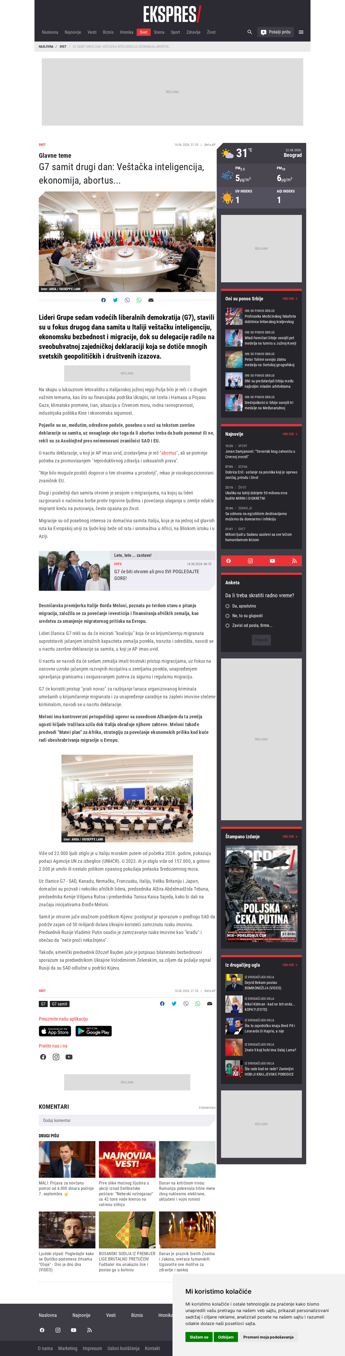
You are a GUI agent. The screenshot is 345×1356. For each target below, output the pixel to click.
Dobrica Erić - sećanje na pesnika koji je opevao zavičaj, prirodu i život (261, 472)
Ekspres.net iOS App (55, 1031)
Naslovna (50, 32)
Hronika (126, 32)
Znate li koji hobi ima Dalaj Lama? (261, 1047)
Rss (294, 561)
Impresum (92, 1348)
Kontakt (152, 1348)
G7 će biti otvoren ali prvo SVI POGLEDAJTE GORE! (127, 571)
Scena (159, 32)
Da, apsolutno (244, 606)
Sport (175, 32)
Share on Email (151, 300)
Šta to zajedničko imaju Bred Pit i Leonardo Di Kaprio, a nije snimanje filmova (261, 1025)
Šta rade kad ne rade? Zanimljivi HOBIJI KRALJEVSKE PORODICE (261, 1068)
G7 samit (59, 1004)
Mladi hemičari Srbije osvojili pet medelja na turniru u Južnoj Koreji (261, 337)
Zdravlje (194, 32)
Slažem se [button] (199, 1337)
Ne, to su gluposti (247, 615)
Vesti (92, 32)
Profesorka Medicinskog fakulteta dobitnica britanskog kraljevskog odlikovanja (261, 316)
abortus (168, 453)
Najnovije (73, 32)
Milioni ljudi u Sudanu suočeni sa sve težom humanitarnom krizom (261, 534)
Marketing (67, 1348)
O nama (45, 1348)
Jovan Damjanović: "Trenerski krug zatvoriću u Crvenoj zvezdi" (261, 451)
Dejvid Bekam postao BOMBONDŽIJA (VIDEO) (261, 982)
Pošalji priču (280, 32)
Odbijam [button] (226, 1337)
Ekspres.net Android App (93, 1031)
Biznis (108, 32)
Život (211, 32)
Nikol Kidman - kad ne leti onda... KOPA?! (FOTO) (261, 1004)
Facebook (43, 1057)
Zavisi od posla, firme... (252, 625)
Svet (143, 32)
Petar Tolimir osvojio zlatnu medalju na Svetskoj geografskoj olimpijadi (261, 359)
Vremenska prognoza (261, 153)
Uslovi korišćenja (124, 1348)
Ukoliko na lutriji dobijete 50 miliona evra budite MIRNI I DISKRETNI (261, 493)
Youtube (69, 1057)
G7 (43, 1004)
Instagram (56, 1057)
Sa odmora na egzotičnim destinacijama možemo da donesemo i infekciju (261, 513)
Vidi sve (288, 299)
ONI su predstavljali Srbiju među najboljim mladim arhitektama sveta (261, 381)
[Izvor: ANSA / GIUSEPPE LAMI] (127, 798)
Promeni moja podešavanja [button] (268, 1337)
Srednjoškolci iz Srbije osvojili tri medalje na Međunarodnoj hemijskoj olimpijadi (261, 402)
